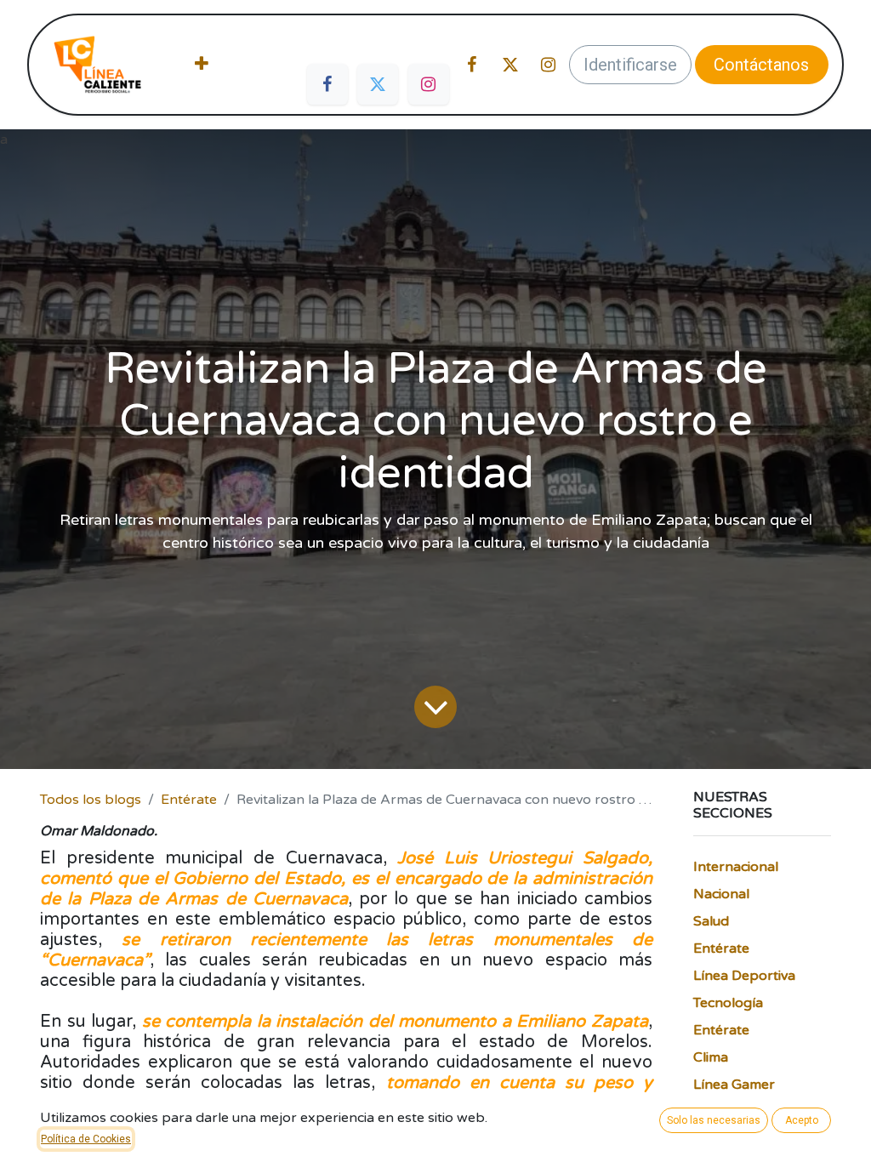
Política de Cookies (86, 1139)
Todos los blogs (90, 799)
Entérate (189, 799)
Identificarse (630, 64)
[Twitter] (377, 84)
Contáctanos (761, 64)
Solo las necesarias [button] (713, 1120)
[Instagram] (428, 84)
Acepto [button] (801, 1120)
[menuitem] (201, 64)
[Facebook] (327, 84)
